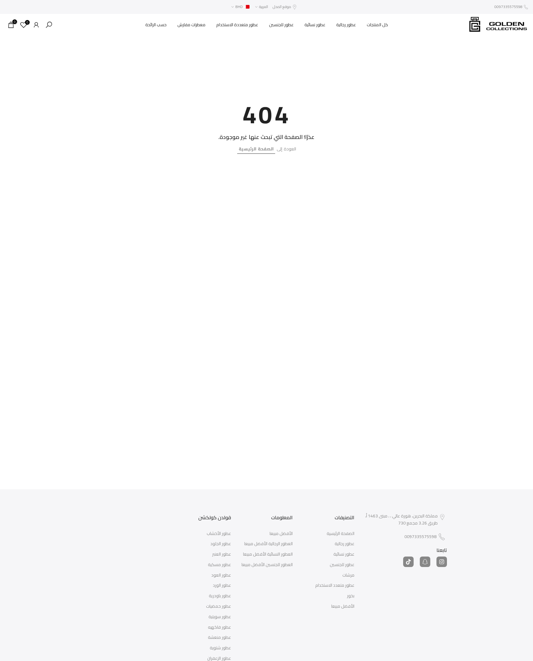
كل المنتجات (377, 24)
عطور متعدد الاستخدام (334, 585)
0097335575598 (508, 6)
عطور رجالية (346, 24)
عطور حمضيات (218, 606)
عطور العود (221, 575)
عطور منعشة (219, 637)
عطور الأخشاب (219, 534)
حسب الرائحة (156, 24)
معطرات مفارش (191, 24)
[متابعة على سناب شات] (425, 562)
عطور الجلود (220, 544)
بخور (350, 596)
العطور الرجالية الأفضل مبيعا (268, 544)
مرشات (348, 575)
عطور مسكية (219, 565)
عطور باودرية (220, 596)
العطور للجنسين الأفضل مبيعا (267, 565)
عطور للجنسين (281, 24)
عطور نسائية (314, 24)
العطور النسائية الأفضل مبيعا (268, 554)
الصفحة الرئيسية (256, 149)
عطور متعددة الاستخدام (237, 24)
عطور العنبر (221, 554)
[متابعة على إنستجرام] (441, 562)
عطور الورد (222, 585)
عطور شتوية (220, 648)
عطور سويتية (220, 617)
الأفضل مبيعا (342, 606)
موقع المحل (282, 6)
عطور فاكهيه (219, 627)
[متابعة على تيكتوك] (408, 562)
